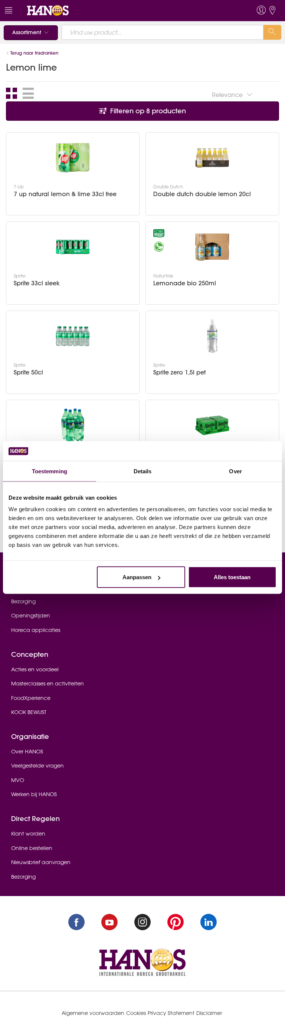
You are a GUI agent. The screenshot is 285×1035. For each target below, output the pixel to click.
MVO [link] (17, 780)
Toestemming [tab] (49, 471)
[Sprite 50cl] (73, 336)
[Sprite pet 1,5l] (73, 425)
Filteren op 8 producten (147, 111)
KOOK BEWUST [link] (28, 712)
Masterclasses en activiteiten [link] (47, 683)
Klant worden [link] (28, 833)
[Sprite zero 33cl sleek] (212, 425)
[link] (48, 10)
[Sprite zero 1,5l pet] (212, 336)
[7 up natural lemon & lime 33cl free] (73, 158)
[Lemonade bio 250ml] (212, 247)
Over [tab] (235, 471)
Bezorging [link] (23, 601)
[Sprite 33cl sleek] (73, 247)
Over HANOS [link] (27, 751)
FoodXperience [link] (30, 698)
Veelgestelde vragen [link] (37, 765)
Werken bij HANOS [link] (34, 794)
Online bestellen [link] (31, 848)
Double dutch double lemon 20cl (202, 194)
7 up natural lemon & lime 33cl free (65, 194)
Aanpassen (136, 577)
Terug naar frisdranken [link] (34, 53)
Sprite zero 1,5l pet (179, 372)
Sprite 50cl (28, 372)
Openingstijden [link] (30, 615)
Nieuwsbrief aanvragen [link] (41, 862)
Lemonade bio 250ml (184, 283)
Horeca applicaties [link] (35, 630)
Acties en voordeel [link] (35, 669)
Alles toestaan (232, 577)
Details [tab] (143, 471)
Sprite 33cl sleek (37, 283)
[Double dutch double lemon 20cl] (212, 158)
